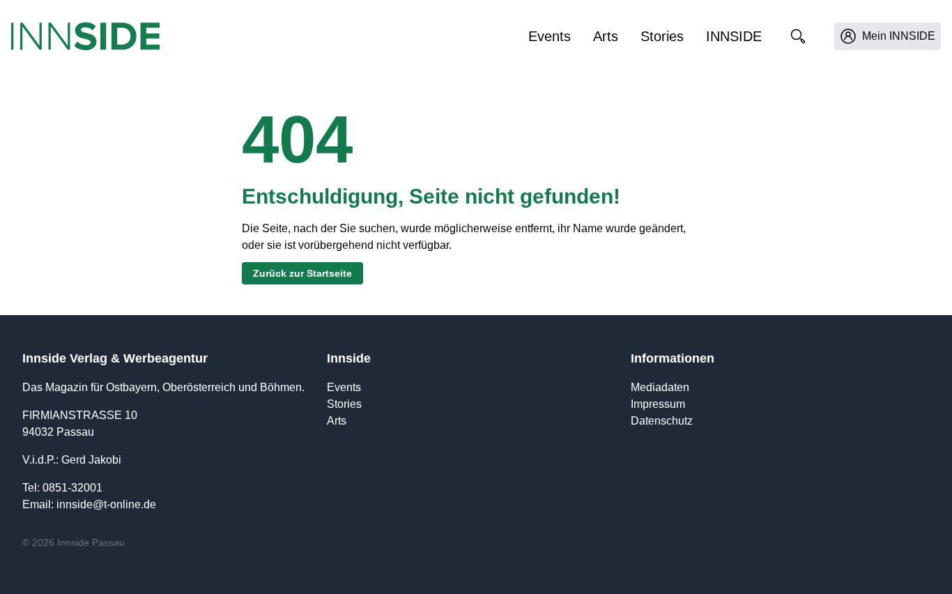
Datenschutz (662, 421)
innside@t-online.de (106, 504)
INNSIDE (734, 36)
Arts (605, 36)
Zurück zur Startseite (302, 273)
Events (549, 36)
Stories (662, 36)
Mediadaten (660, 387)
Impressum (658, 404)
